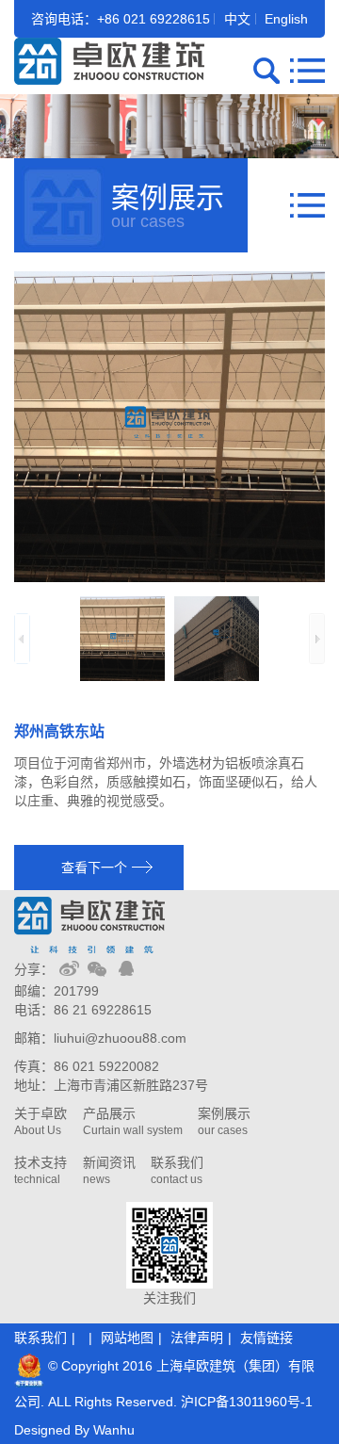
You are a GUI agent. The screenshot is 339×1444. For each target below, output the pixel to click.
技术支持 (40, 1170)
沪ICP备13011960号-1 (247, 1401)
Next (317, 638)
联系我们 (177, 1170)
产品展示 (133, 1121)
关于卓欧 (40, 1121)
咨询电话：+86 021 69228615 (120, 18)
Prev (22, 638)
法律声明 (196, 1337)
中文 (237, 18)
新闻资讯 (109, 1170)
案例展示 (224, 1121)
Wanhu (114, 1429)
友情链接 (266, 1337)
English (286, 18)
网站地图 (127, 1337)
